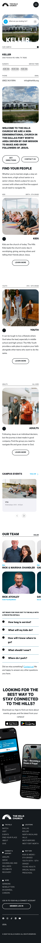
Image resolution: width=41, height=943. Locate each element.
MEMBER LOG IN (16, 906)
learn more (20, 263)
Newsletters (8, 887)
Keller (25, 832)
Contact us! (29, 667)
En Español (7, 890)
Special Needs (28, 870)
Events (5, 835)
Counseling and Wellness (9, 864)
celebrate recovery (7, 871)
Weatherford (28, 841)
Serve (5, 860)
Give (4, 844)
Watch (5, 829)
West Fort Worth (30, 844)
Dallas (25, 829)
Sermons (6, 884)
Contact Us (30, 159)
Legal (4, 924)
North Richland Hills (29, 836)
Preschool (27, 873)
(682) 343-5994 (9, 81)
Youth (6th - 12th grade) (30, 862)
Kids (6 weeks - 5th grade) (29, 856)
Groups (5, 857)
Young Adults (28, 867)
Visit (4, 832)
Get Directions (11, 159)
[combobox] (20, 21)
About (5, 841)
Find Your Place (9, 838)
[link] (19, 495)
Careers (6, 893)
